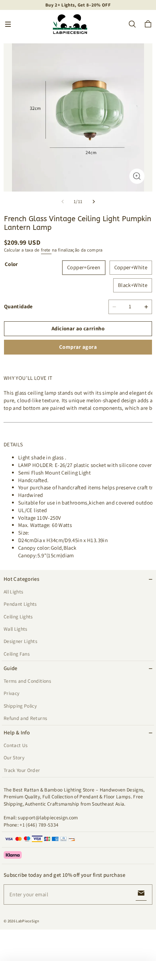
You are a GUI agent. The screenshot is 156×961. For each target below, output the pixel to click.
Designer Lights (20, 641)
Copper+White (130, 267)
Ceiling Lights (18, 616)
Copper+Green (83, 267)
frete (46, 250)
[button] (8, 24)
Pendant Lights (20, 604)
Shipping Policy (20, 706)
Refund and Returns (25, 718)
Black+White (132, 285)
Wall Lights (16, 629)
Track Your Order (22, 770)
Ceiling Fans (17, 654)
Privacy (11, 693)
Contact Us (16, 745)
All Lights (13, 591)
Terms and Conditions (27, 681)
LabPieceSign (27, 920)
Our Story (14, 757)
